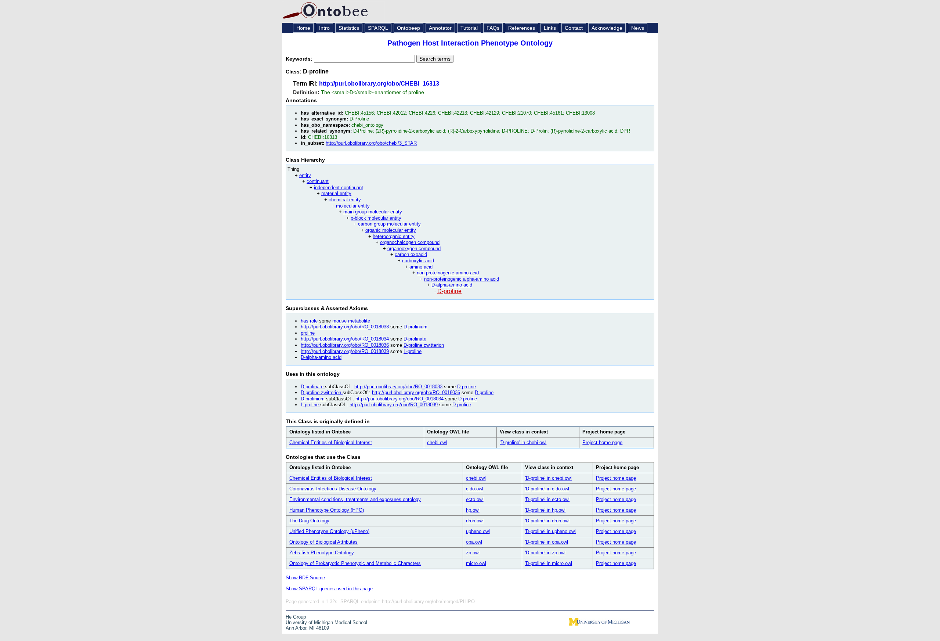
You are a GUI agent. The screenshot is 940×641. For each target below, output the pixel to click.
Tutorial (469, 28)
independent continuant (338, 187)
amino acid (421, 267)
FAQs (493, 28)
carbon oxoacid (411, 254)
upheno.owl (478, 531)
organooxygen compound (414, 248)
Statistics (349, 28)
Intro (324, 28)
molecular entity (353, 206)
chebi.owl (437, 442)
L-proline (413, 351)
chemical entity (345, 199)
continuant (318, 181)
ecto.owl (475, 499)
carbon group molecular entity (389, 224)
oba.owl (474, 542)
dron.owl (475, 520)
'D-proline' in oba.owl (546, 542)
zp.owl (473, 552)
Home (303, 28)
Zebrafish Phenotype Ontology (321, 552)
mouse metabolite (351, 321)
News (637, 28)
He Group (296, 617)
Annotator (440, 28)
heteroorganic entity (394, 236)
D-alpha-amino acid (451, 285)
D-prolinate (415, 339)
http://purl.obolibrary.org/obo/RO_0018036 (345, 345)
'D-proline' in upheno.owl (550, 531)
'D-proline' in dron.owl (547, 520)
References (521, 28)
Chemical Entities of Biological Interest (330, 442)
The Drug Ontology (309, 520)
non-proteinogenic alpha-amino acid (461, 279)
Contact (574, 28)
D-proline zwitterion (424, 345)
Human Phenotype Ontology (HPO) (326, 510)
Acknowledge (607, 28)
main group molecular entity (372, 212)
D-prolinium (415, 326)
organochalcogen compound (410, 242)
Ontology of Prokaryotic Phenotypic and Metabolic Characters (355, 563)
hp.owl (473, 510)
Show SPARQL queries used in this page (329, 588)
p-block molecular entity (376, 218)
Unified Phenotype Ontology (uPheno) (329, 531)
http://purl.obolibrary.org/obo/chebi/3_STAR (371, 143)
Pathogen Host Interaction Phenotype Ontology (470, 43)
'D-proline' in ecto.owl (547, 499)
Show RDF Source (305, 577)
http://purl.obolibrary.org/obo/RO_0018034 (345, 339)
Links (550, 28)
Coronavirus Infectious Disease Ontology (332, 488)
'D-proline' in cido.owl (547, 488)
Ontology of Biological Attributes (323, 542)
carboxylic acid (418, 260)
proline (308, 333)
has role (309, 321)
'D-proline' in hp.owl (545, 510)
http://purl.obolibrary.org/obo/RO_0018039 (345, 351)
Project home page (602, 442)
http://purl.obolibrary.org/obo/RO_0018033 (345, 326)
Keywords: (300, 59)
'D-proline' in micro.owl (548, 563)
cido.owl (474, 488)
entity (305, 175)
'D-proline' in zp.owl (545, 552)
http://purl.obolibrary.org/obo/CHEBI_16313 (379, 83)
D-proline (449, 291)
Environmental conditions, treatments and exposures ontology (355, 499)
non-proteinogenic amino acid (448, 273)
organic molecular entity (390, 230)
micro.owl (476, 563)
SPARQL (378, 28)
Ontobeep (408, 28)
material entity (336, 193)
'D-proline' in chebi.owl (523, 442)
